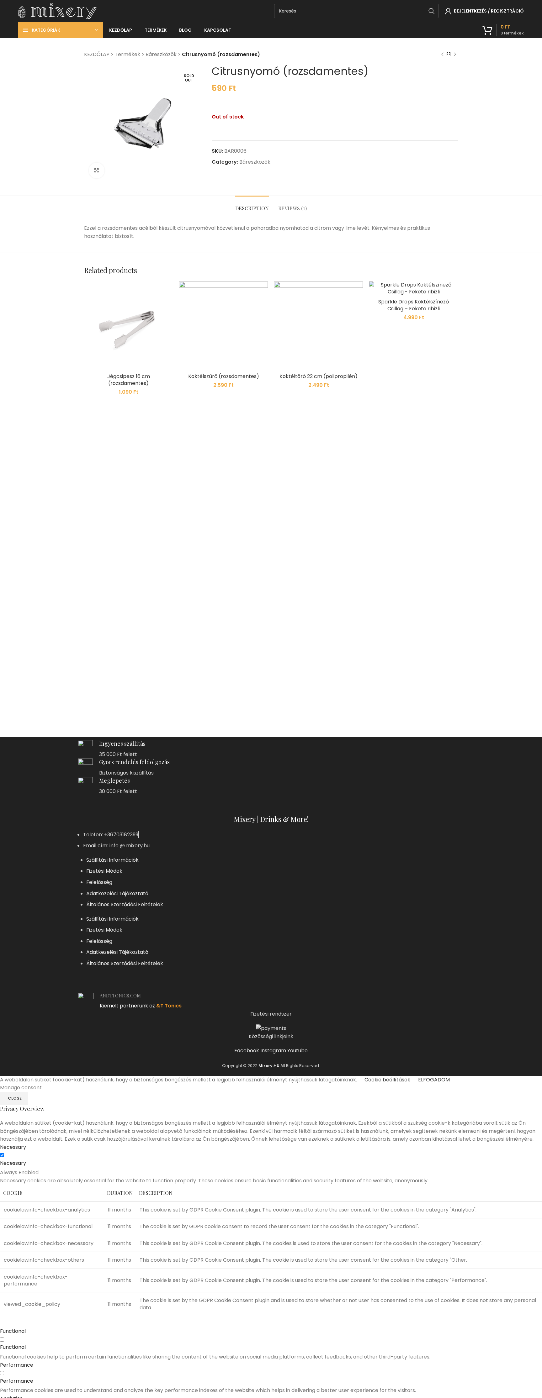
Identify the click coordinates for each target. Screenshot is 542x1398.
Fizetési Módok (104, 871)
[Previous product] (442, 54)
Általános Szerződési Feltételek (124, 904)
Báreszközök (161, 54)
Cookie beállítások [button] (387, 1079)
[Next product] (455, 54)
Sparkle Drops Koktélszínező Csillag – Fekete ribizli (413, 305)
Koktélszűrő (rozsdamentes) (223, 376)
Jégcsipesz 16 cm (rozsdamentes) (128, 380)
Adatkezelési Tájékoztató (117, 893)
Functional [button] (13, 1331)
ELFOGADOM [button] (434, 1079)
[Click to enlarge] (96, 170)
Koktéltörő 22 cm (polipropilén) (318, 376)
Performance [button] (16, 1365)
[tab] (252, 205)
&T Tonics (169, 1005)
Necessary (13, 1163)
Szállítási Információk (112, 860)
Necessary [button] (13, 1147)
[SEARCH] (431, 11)
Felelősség (99, 882)
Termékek (127, 54)
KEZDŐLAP (96, 54)
